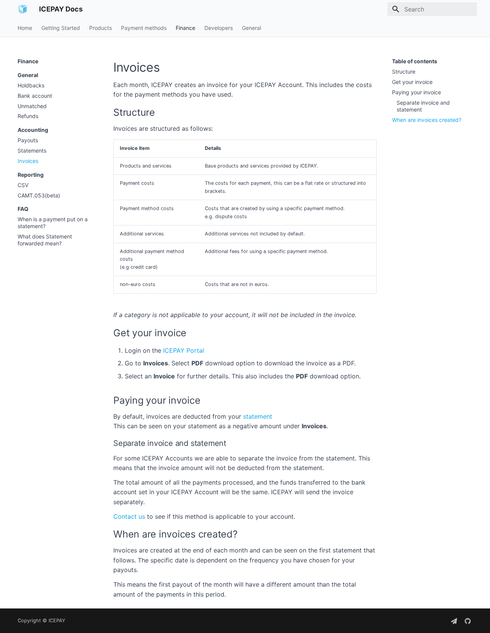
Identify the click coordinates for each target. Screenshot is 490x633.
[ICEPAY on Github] (468, 621)
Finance (185, 28)
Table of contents (414, 61)
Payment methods (144, 28)
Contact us (129, 516)
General (251, 28)
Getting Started (60, 28)
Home (25, 28)
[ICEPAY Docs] (22, 9)
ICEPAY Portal (183, 350)
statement (257, 416)
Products (100, 28)
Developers (218, 28)
